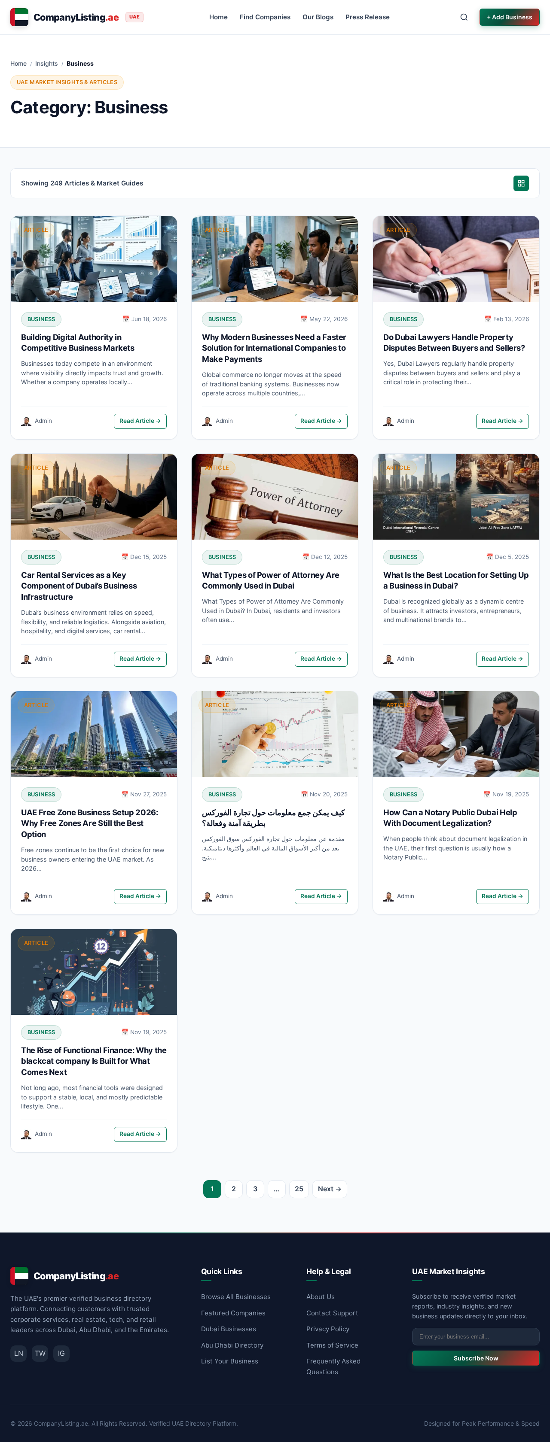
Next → (330, 1188)
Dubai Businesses (228, 1329)
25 (299, 1188)
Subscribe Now (476, 1358)
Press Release (367, 17)
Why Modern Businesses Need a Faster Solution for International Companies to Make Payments (274, 348)
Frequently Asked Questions (333, 1366)
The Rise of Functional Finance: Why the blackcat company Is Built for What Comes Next (94, 1061)
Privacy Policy (327, 1329)
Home (218, 17)
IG (61, 1353)
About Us (320, 1297)
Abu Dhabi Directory (232, 1345)
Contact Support (332, 1313)
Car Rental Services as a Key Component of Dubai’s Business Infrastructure (79, 585)
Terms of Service (332, 1345)
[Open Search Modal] (464, 17)
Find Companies (265, 17)
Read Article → (140, 420)
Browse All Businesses (236, 1297)
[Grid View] (521, 183)
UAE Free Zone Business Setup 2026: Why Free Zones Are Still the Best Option (89, 823)
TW (40, 1353)
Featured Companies (233, 1313)
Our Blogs (317, 17)
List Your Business (229, 1361)
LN (18, 1353)
